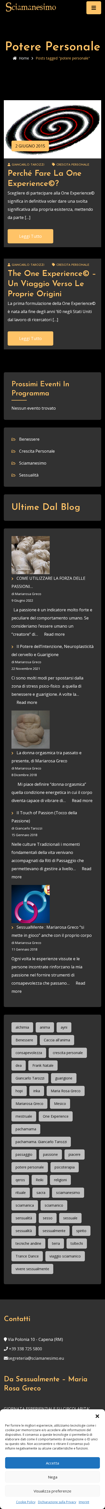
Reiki (39, 1179)
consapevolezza (29, 1052)
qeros (20, 1179)
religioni (60, 1179)
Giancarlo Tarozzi (30, 1078)
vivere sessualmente (32, 1268)
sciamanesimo (68, 1192)
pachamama (26, 1129)
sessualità (24, 1230)
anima (45, 1027)
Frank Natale (43, 1065)
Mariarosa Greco (29, 1103)
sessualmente (54, 1230)
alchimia (22, 1027)
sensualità (24, 1218)
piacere (75, 1154)
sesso (47, 1218)
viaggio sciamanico (65, 1256)
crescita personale (68, 1052)
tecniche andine (28, 1243)
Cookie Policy (25, 1502)
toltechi (77, 1243)
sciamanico (54, 1205)
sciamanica (25, 1205)
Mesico (60, 1103)
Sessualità (28, 475)
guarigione (63, 1078)
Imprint (84, 1502)
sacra (40, 1192)
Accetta (52, 1463)
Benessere (29, 439)
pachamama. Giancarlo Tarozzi (41, 1141)
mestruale (24, 1116)
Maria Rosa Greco (66, 1090)
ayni (64, 1027)
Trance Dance (27, 1256)
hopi (19, 1090)
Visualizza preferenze (52, 1490)
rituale (21, 1192)
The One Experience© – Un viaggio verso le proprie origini (52, 284)
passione (50, 1154)
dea (19, 1065)
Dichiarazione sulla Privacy (57, 1502)
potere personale (30, 1167)
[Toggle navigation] (93, 7)
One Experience (56, 1116)
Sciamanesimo (32, 463)
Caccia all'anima (57, 1040)
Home (24, 58)
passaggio (24, 1154)
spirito (81, 1230)
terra (56, 1243)
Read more (54, 634)
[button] (97, 1415)
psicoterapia (65, 1167)
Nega (52, 1477)
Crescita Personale (72, 164)
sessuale (70, 1218)
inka (36, 1090)
